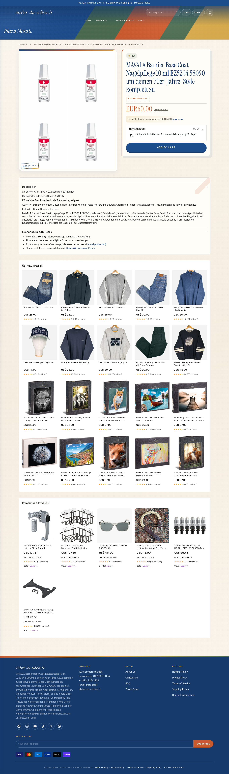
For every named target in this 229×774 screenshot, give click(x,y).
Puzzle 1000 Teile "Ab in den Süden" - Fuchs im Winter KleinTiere (112, 419)
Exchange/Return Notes (37, 231)
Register (198, 12)
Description (29, 186)
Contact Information (183, 695)
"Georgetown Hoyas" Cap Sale (38, 362)
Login (186, 12)
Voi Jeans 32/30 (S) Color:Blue (38, 307)
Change (200, 129)
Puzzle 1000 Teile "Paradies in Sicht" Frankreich (150, 418)
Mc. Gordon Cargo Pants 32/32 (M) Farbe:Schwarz (151, 363)
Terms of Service (181, 683)
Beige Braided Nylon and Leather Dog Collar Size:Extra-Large (151, 547)
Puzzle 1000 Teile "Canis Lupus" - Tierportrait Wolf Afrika (39, 418)
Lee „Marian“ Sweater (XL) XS (113, 362)
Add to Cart (166, 147)
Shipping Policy (180, 689)
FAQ (127, 683)
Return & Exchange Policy (80, 248)
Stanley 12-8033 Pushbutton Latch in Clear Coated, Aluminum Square (37, 547)
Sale (141, 20)
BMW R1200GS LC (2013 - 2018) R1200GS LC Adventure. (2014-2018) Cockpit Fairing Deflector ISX (39, 611)
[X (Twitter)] (51, 726)
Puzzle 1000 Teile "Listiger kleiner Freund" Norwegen (111, 474)
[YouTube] (35, 726)
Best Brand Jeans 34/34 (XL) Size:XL (150, 308)
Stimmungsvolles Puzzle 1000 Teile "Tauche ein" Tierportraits (189, 418)
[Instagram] (27, 726)
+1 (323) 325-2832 (89, 680)
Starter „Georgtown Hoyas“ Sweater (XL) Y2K (187, 363)
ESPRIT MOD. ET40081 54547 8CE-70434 (113, 546)
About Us (130, 671)
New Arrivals (125, 20)
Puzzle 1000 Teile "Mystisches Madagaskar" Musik (75, 418)
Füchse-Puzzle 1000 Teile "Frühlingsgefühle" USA (186, 474)
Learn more (177, 119)
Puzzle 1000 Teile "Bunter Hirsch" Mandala (148, 474)
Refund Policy (180, 671)
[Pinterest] (59, 726)
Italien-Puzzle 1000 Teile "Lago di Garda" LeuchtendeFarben (76, 474)
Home (88, 20)
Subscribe (203, 744)
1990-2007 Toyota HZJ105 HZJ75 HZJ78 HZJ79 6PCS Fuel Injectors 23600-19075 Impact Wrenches (189, 547)
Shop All (102, 20)
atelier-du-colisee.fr (34, 12)
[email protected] (97, 244)
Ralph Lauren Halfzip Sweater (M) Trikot (75, 308)
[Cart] (209, 12)
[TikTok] (43, 726)
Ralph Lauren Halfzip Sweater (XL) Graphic (188, 308)
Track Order (131, 689)
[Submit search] (176, 12)
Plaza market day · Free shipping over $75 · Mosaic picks (115, 3)
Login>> (34, 566)
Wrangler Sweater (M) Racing (75, 362)
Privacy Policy (179, 677)
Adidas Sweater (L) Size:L (111, 307)
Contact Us (131, 677)
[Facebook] (19, 726)
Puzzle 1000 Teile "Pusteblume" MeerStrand (39, 474)
